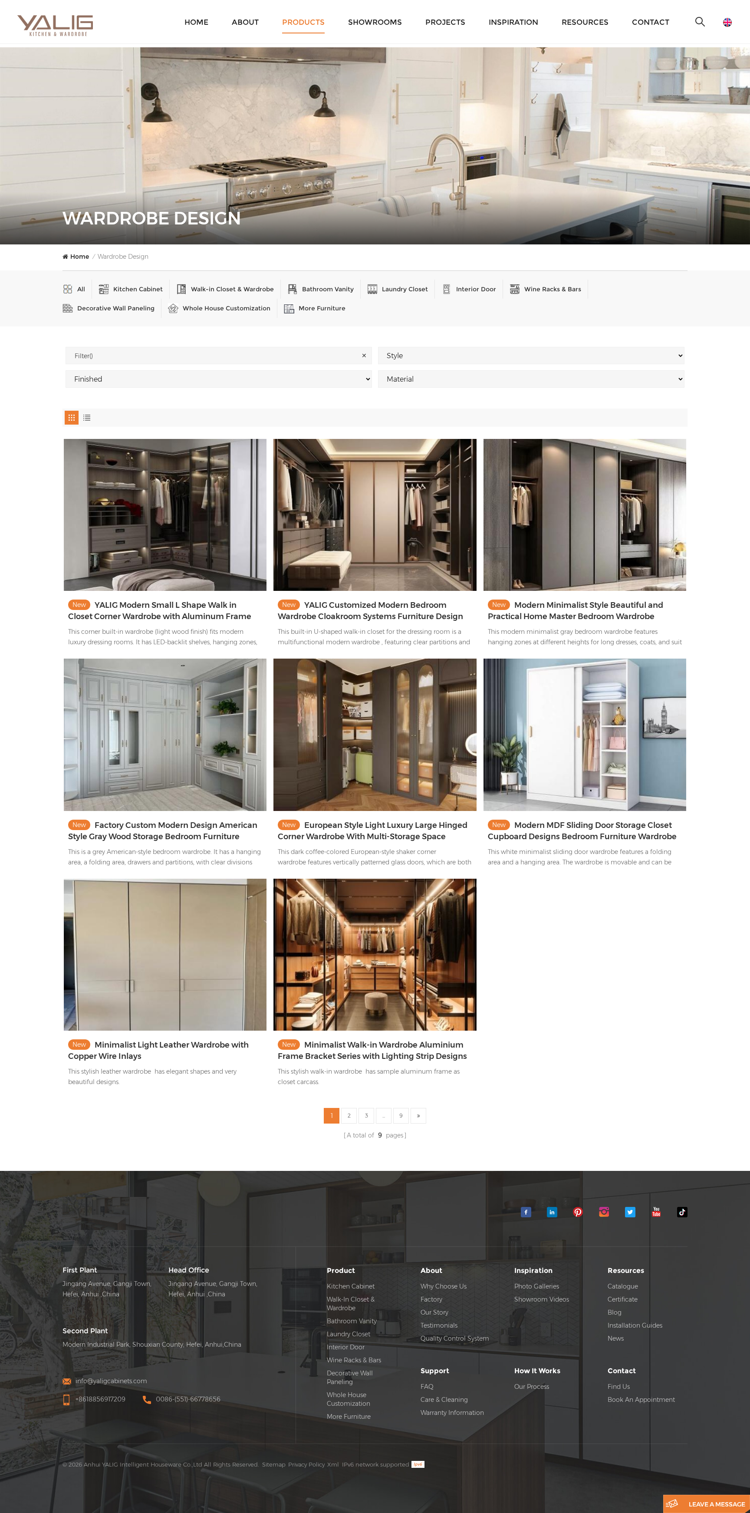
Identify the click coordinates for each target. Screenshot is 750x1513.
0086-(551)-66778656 (188, 1399)
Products (303, 22)
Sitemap (274, 1464)
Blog (615, 1312)
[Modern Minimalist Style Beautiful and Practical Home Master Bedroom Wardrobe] (585, 515)
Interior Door (476, 289)
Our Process (531, 1387)
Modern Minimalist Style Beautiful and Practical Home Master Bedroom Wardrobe (575, 610)
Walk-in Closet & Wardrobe (232, 289)
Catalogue (623, 1286)
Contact (650, 22)
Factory (431, 1299)
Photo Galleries (536, 1286)
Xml (333, 1464)
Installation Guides (635, 1325)
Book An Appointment (641, 1400)
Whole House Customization (226, 308)
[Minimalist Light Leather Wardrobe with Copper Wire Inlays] (165, 955)
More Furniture (322, 308)
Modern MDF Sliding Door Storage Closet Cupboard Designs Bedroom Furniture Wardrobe (582, 831)
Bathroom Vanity (328, 289)
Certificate (623, 1299)
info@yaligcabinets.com (111, 1381)
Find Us (619, 1387)
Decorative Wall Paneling (116, 308)
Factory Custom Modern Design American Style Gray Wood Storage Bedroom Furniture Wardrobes (162, 831)
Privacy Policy (306, 1464)
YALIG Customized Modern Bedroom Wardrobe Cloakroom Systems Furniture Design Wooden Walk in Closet (370, 611)
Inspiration (513, 22)
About (245, 22)
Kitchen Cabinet (138, 289)
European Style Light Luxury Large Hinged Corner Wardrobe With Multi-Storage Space (372, 831)
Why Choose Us (444, 1286)
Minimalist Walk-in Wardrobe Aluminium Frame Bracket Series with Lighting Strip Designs (372, 1050)
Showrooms (375, 22)
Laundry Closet (405, 289)
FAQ (427, 1387)
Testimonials (439, 1325)
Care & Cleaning (444, 1400)
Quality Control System (455, 1338)
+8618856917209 (100, 1399)
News (616, 1338)
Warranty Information (452, 1413)
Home (196, 22)
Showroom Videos (541, 1299)
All (81, 289)
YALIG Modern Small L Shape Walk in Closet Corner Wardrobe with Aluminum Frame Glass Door (159, 611)
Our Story (434, 1312)
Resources (585, 22)
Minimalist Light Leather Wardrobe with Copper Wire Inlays (158, 1050)
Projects (445, 22)
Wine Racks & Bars (552, 289)
